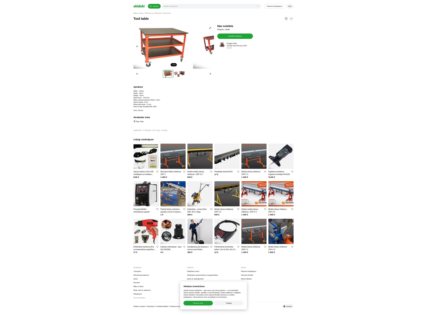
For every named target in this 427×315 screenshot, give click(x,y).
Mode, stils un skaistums (142, 290)
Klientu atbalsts (246, 279)
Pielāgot (229, 303)
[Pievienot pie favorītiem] (157, 171)
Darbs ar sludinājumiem (195, 279)
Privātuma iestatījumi (177, 306)
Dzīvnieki (136, 282)
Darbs (135, 279)
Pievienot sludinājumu (248, 271)
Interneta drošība (247, 275)
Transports (137, 271)
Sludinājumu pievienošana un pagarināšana (202, 275)
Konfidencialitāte (162, 306)
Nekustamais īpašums (141, 275)
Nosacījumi (151, 306)
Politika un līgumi (139, 306)
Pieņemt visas (198, 303)
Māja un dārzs (138, 286)
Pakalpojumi (137, 294)
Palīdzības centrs (193, 271)
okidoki (139, 6)
